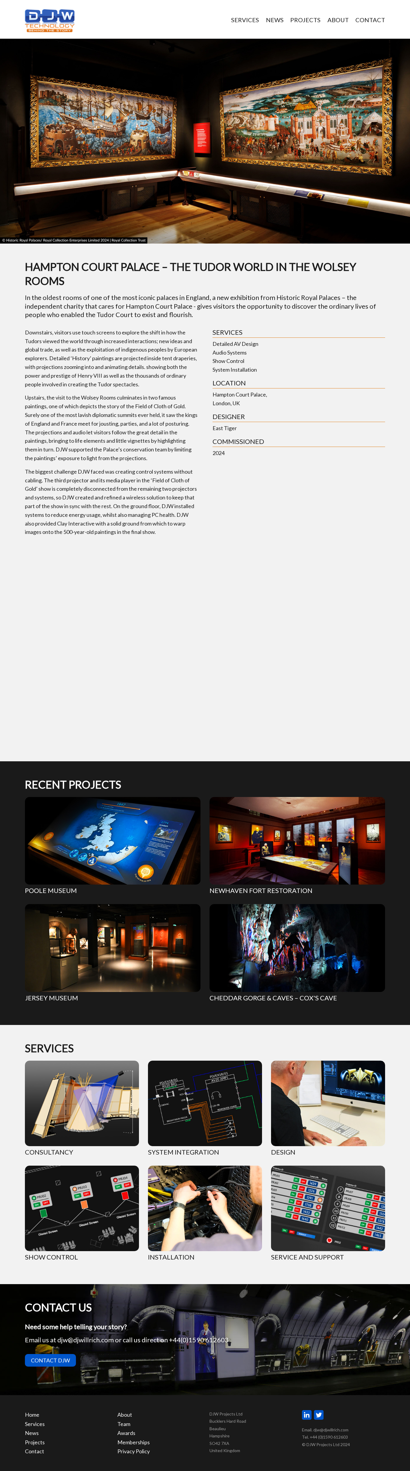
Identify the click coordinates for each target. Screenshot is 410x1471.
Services (35, 1424)
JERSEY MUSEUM (51, 998)
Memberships (133, 1442)
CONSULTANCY (49, 1152)
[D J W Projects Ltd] (52, 20)
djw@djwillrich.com (85, 1340)
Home (32, 1414)
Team (123, 1424)
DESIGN (283, 1152)
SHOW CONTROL (51, 1257)
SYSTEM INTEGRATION (183, 1152)
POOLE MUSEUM (51, 890)
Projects (35, 1442)
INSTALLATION (171, 1257)
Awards (126, 1433)
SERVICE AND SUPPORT (307, 1257)
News (32, 1433)
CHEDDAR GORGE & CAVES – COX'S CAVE (273, 998)
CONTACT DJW (50, 1360)
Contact (34, 1451)
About (124, 1414)
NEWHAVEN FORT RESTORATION (261, 890)
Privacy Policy (133, 1451)
